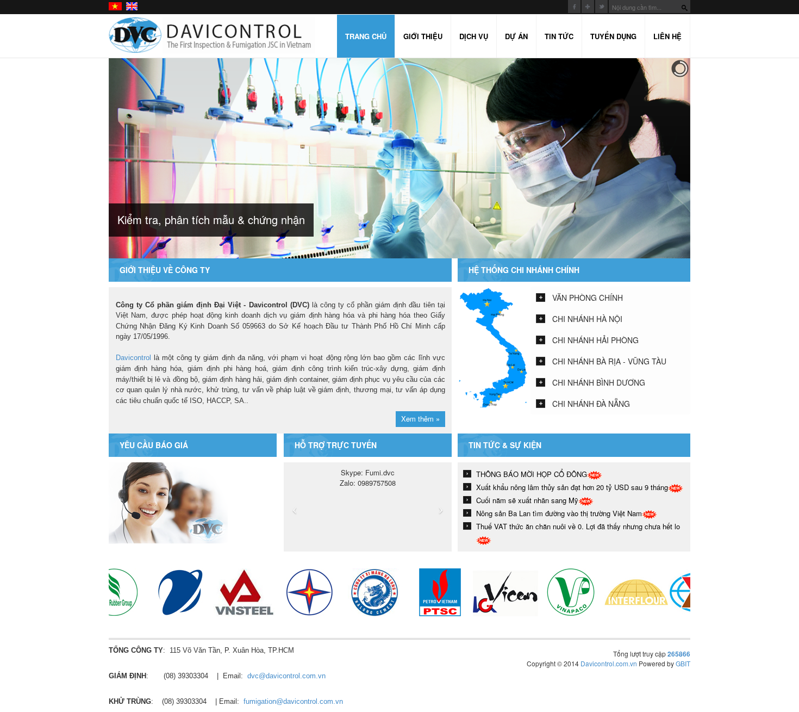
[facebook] (574, 6)
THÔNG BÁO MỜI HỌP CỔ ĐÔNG (531, 474)
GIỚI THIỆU (422, 36)
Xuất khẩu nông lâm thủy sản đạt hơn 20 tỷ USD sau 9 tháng (572, 487)
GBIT (683, 663)
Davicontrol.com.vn (608, 663)
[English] (132, 6)
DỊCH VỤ (473, 36)
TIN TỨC (559, 36)
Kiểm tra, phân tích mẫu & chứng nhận (211, 219)
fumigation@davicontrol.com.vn (293, 701)
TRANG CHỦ (365, 36)
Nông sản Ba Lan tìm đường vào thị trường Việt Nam (559, 513)
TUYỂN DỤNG (613, 36)
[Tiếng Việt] (116, 6)
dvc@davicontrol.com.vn (286, 676)
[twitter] (601, 6)
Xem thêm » (420, 418)
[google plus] (588, 6)
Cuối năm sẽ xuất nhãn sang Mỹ (527, 500)
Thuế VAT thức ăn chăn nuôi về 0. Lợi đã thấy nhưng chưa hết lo (578, 526)
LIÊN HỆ (667, 36)
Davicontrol (133, 358)
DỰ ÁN (516, 36)
